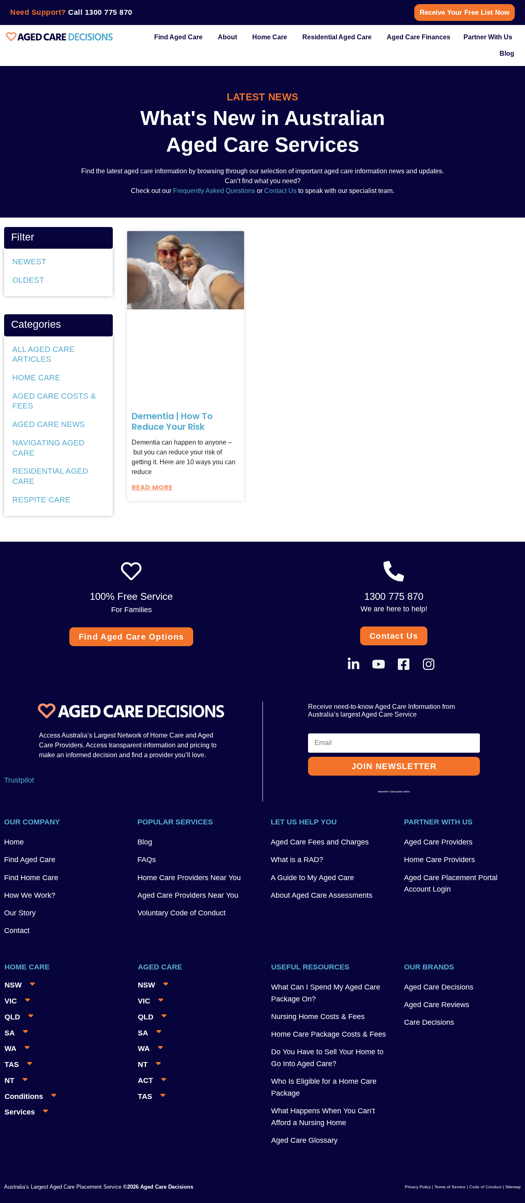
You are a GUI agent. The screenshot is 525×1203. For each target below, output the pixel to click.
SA (10, 1033)
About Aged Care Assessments (321, 895)
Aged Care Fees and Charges (320, 842)
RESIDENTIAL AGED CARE (50, 476)
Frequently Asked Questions (213, 190)
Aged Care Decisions (438, 987)
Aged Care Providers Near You (187, 895)
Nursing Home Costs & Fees (318, 1016)
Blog (144, 842)
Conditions (24, 1096)
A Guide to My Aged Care (312, 878)
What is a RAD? (297, 860)
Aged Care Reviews (436, 1005)
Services (20, 1112)
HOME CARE (36, 377)
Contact (17, 930)
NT (9, 1080)
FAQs (146, 860)
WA (10, 1048)
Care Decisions (429, 1022)
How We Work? (29, 895)
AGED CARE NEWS (48, 424)
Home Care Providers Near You (189, 878)
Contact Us (280, 190)
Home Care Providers (439, 860)
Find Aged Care (29, 860)
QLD (12, 1017)
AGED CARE (160, 967)
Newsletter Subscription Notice (394, 791)
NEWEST (29, 261)
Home (14, 842)
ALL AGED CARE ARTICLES (43, 354)
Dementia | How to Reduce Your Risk (172, 421)
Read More (152, 487)
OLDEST (28, 280)
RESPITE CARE (41, 499)
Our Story (20, 913)
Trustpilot (19, 780)
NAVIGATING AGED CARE (48, 447)
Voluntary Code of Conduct (181, 913)
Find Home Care (31, 878)
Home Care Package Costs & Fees (328, 1034)
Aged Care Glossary (304, 1140)
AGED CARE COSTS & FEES (54, 401)
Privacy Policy (418, 1187)
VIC (11, 1001)
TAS (12, 1064)
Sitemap (513, 1187)
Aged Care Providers (438, 842)
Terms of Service (450, 1187)
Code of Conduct (485, 1187)
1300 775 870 (108, 12)
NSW (13, 985)
